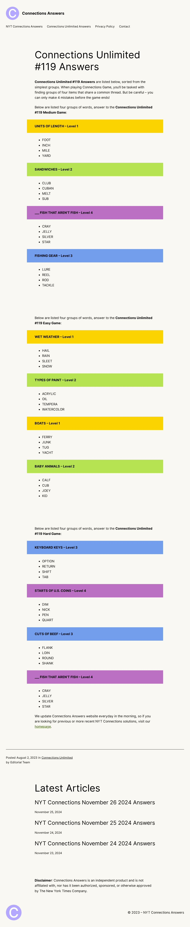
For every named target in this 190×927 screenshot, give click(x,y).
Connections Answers (43, 13)
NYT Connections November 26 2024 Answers (95, 802)
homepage (43, 726)
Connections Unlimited (57, 757)
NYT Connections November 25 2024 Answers (95, 822)
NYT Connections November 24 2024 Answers (95, 843)
